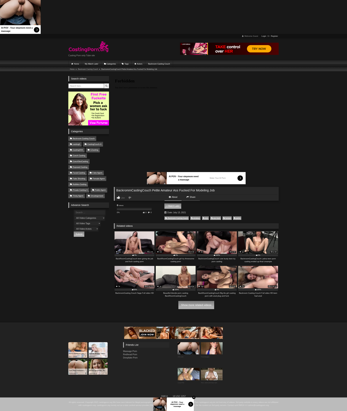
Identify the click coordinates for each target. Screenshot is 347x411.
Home (76, 64)
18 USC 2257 (179, 396)
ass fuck (216, 218)
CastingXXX (78, 150)
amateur (196, 218)
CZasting (94, 150)
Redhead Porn (130, 354)
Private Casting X (80, 190)
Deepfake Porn (130, 358)
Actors (139, 64)
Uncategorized (97, 196)
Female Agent (99, 178)
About (174, 197)
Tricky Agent (78, 196)
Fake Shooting (79, 178)
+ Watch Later (172, 206)
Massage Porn (130, 351)
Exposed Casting (80, 167)
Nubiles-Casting (79, 184)
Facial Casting (79, 173)
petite (238, 218)
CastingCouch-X (94, 144)
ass (206, 218)
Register (274, 36)
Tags (127, 64)
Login (263, 36)
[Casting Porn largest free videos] (88, 47)
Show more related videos (196, 305)
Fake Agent (97, 173)
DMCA (164, 396)
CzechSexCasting (80, 161)
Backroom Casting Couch (159, 64)
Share (192, 197)
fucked (228, 218)
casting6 (76, 144)
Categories (111, 64)
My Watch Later (91, 64)
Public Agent (100, 190)
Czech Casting (79, 155)
